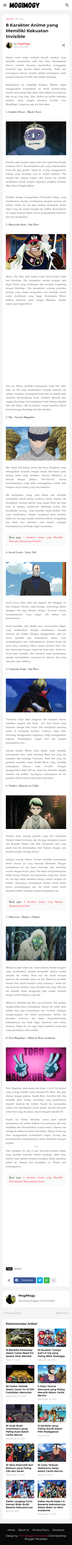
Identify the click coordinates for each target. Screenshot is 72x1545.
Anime (19, 19)
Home (9, 19)
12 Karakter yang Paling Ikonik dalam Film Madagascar (50, 1428)
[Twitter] (40, 1280)
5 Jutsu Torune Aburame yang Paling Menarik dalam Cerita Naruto (51, 1391)
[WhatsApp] (47, 1280)
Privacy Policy (40, 1530)
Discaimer (58, 1530)
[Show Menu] (4, 5)
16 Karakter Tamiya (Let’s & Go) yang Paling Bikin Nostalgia (51, 1353)
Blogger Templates (36, 1539)
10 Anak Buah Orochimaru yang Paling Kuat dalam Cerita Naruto (17, 1430)
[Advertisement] (36, 345)
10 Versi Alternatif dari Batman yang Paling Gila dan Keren (19, 1467)
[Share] (63, 45)
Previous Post (13, 1313)
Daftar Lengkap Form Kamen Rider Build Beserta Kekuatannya (19, 1504)
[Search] (67, 5)
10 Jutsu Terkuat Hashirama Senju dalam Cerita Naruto (50, 1467)
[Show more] (54, 1280)
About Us (23, 1530)
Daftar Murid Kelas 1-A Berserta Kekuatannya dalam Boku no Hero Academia (51, 1506)
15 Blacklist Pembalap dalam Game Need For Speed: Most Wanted (20, 1353)
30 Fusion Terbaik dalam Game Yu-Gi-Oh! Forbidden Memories (20, 1389)
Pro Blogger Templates (33, 1535)
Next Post (61, 1313)
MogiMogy (26, 1295)
